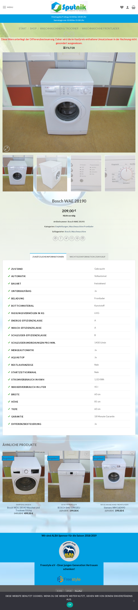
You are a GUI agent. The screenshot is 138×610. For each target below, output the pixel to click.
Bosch (68, 231)
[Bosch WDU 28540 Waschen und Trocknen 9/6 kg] (24, 476)
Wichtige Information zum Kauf (88, 257)
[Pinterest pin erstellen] (77, 238)
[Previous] (9, 102)
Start (23, 28)
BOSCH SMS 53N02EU (69, 507)
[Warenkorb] (133, 7)
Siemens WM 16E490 (114, 507)
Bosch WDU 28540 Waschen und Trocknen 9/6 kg (23, 509)
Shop (33, 28)
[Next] (129, 102)
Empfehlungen (61, 226)
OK (70, 604)
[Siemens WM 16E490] (114, 476)
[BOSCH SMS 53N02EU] (69, 476)
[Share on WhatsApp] (55, 238)
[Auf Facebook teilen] (60, 238)
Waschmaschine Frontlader (100, 28)
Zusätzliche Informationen (48, 257)
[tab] (48, 256)
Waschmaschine (78, 231)
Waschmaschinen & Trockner (59, 28)
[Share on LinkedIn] (82, 238)
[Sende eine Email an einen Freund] (71, 238)
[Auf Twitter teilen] (66, 238)
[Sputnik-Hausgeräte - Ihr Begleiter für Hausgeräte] (69, 7)
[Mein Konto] (127, 7)
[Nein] (133, 602)
